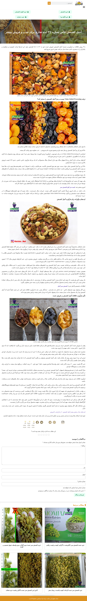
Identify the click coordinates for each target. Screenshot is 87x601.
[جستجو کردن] (49, 3)
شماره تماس (81, 481)
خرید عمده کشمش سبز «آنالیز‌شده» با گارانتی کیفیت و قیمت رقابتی (65, 545)
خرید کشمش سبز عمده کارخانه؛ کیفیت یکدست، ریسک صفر (65, 590)
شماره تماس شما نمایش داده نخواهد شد (74, 487)
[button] (83, 7)
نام (84, 467)
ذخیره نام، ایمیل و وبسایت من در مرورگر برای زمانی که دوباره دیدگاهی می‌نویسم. (61, 490)
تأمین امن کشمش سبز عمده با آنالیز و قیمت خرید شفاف (22, 590)
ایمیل (83, 474)
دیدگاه (83, 446)
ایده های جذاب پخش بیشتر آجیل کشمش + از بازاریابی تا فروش (67, 412)
